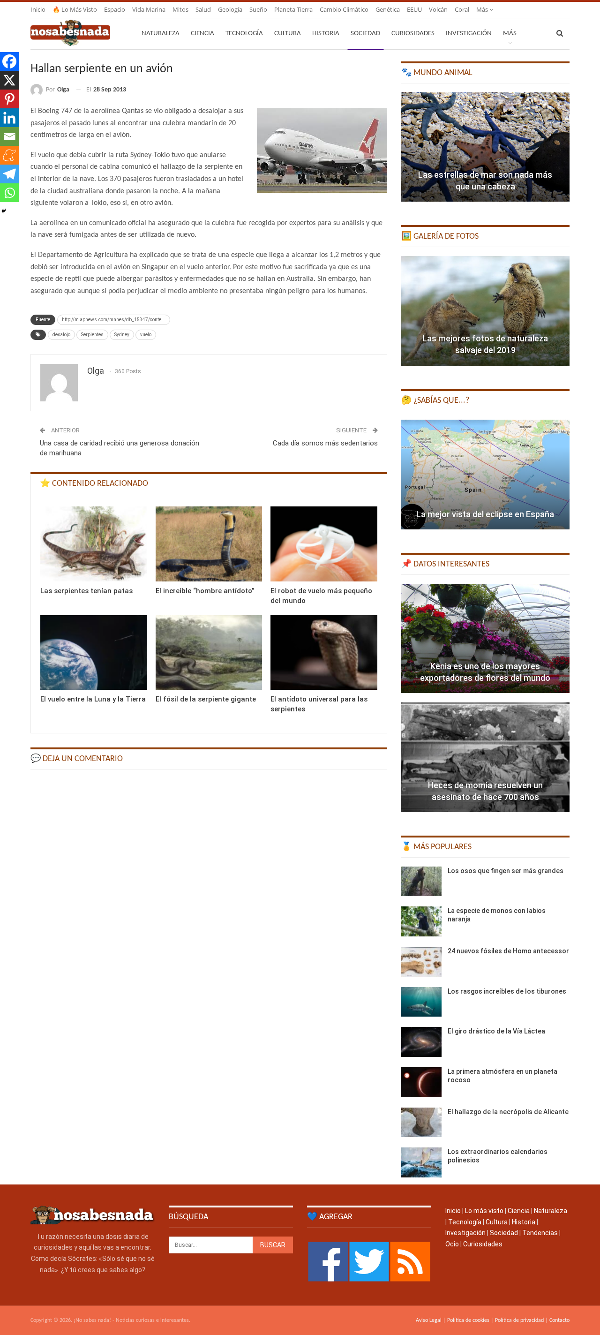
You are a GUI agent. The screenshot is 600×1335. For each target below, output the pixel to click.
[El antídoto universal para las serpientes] (323, 652)
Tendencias (540, 1233)
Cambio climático (344, 9)
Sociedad (365, 33)
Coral (462, 9)
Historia (325, 33)
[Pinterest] (9, 99)
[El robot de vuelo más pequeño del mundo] (323, 543)
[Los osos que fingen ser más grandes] (421, 882)
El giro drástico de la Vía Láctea (496, 1031)
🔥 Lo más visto (74, 9)
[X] (9, 80)
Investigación (469, 33)
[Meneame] (9, 155)
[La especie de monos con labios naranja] (421, 921)
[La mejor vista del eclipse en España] (485, 474)
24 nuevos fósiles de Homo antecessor (508, 951)
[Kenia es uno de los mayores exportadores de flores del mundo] (485, 638)
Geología (230, 9)
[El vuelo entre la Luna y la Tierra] (93, 652)
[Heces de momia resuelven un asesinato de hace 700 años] (485, 757)
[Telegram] (9, 174)
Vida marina (148, 9)
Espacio (114, 9)
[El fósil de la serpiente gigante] (209, 652)
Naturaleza (161, 33)
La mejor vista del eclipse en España (485, 514)
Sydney (121, 334)
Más (482, 9)
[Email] (9, 136)
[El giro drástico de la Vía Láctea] (421, 1042)
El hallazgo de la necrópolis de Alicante (508, 1112)
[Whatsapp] (9, 192)
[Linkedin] (9, 117)
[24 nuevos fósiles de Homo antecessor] (421, 962)
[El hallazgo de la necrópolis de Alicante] (421, 1123)
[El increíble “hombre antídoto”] (209, 543)
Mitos (180, 9)
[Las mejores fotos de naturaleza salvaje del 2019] (485, 311)
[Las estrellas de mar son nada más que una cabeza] (485, 147)
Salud (203, 9)
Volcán (438, 9)
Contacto (559, 1320)
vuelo (145, 334)
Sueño (258, 9)
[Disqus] (208, 895)
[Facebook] (9, 61)
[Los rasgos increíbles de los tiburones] (421, 1002)
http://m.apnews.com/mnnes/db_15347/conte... (113, 319)
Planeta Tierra (293, 9)
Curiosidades (413, 33)
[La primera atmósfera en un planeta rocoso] (421, 1082)
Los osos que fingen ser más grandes (505, 871)
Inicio (37, 9)
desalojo (61, 334)
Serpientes (92, 334)
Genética (387, 9)
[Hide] (4, 211)
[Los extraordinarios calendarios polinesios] (421, 1162)
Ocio (452, 1244)
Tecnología (244, 33)
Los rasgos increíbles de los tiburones (507, 991)
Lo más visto (484, 1210)
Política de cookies (468, 1320)
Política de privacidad (519, 1320)
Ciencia (202, 33)
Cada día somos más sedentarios (325, 443)
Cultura (287, 33)
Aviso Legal (429, 1320)
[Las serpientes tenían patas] (93, 543)
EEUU (414, 9)
